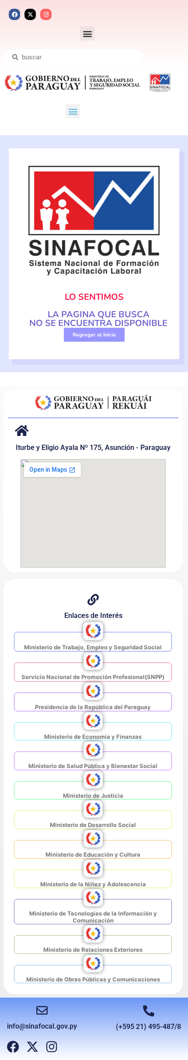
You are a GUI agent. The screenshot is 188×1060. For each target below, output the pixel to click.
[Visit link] (93, 641)
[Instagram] (46, 14)
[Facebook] (14, 14)
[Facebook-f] (13, 1047)
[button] (87, 33)
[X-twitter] (30, 14)
